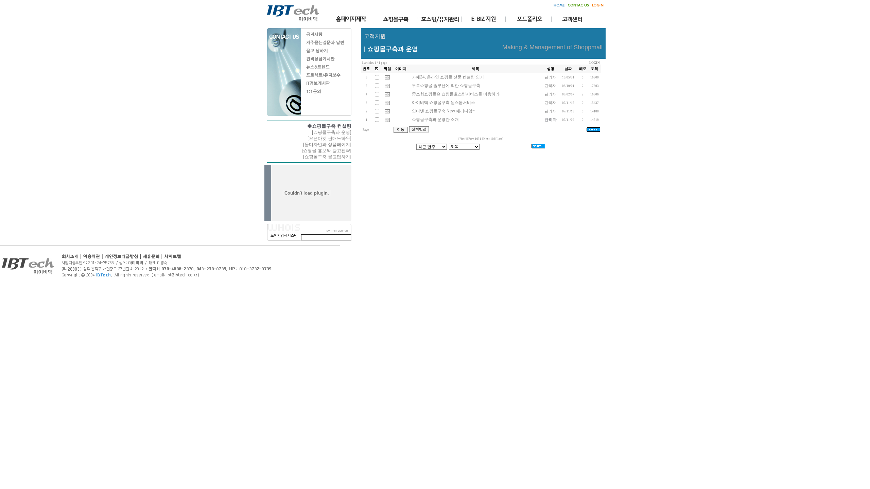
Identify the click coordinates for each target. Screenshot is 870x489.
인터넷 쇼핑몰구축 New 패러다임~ (443, 111)
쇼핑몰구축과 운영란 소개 (435, 119)
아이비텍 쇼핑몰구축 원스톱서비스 (443, 102)
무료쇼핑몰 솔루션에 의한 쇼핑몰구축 (445, 85)
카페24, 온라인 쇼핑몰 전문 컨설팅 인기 (447, 77)
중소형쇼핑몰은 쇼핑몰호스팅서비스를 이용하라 (455, 94)
